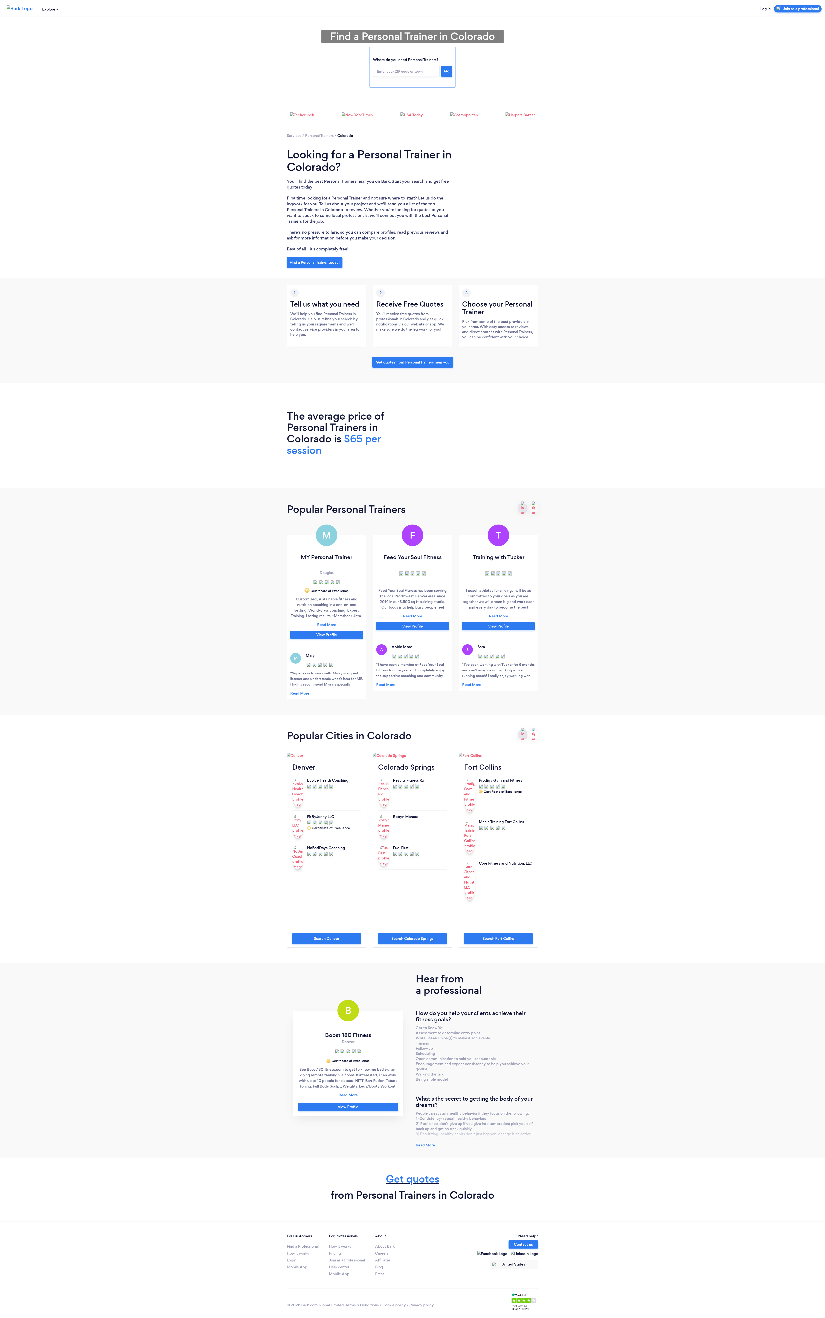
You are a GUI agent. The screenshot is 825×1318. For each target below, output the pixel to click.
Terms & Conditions (362, 1305)
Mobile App (297, 1267)
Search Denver (326, 938)
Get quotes (412, 1179)
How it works (298, 1253)
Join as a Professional (347, 1260)
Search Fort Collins (499, 938)
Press (379, 1274)
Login (291, 1260)
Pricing (335, 1253)
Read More (425, 1145)
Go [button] (446, 71)
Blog (379, 1267)
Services (294, 135)
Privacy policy (421, 1305)
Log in (765, 8)
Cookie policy (394, 1305)
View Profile (326, 634)
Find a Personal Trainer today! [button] (315, 262)
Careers (381, 1253)
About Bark (385, 1246)
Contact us (523, 1244)
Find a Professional (303, 1246)
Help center (339, 1267)
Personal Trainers (319, 135)
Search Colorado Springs (412, 938)
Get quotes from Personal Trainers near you (412, 362)
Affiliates (383, 1260)
